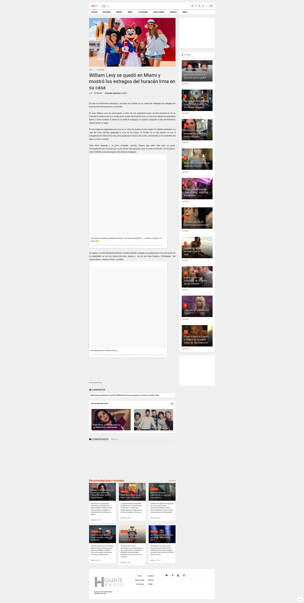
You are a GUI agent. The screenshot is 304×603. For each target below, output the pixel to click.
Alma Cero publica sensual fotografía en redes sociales (195, 133)
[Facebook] (196, 6)
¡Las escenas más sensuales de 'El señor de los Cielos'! (195, 280)
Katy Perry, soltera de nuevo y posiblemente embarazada (106, 426)
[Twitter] (192, 6)
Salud (185, 12)
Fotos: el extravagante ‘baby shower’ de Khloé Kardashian (196, 192)
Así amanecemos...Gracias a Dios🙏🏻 (104, 350)
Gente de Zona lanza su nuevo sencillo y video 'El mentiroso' (101, 537)
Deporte (173, 12)
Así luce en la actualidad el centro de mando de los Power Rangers (196, 104)
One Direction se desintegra (148, 427)
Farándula (106, 12)
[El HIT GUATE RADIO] (106, 6)
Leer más (185, 83)
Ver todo (171, 480)
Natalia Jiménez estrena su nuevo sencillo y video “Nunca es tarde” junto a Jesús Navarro (102, 494)
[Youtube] (199, 6)
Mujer (130, 12)
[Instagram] (203, 6)
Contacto (150, 576)
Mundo (119, 12)
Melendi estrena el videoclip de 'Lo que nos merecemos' (160, 495)
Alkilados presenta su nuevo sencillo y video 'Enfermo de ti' (130, 537)
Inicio (95, 12)
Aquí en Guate (158, 12)
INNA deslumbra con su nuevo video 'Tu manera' (130, 496)
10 (186, 331)
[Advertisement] (107, 460)
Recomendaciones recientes (106, 480)
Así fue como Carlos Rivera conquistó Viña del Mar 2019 (161, 537)
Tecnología (142, 12)
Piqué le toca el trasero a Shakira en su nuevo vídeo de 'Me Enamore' (196, 339)
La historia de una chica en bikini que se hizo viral (196, 251)
